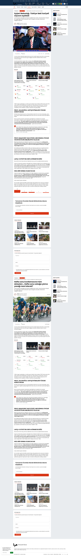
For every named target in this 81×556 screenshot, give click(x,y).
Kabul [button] (11, 552)
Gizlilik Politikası (5, 552)
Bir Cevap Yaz (17, 250)
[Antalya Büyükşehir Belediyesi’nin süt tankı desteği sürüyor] (32, 239)
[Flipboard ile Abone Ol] (23, 54)
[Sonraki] (64, 3)
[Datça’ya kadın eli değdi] (44, 77)
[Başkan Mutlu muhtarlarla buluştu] (32, 77)
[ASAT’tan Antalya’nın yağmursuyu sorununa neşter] (44, 239)
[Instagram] (67, 554)
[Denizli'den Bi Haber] (18, 3)
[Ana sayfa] (14, 7)
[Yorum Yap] (39, 54)
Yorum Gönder (17, 534)
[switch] (66, 7)
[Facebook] (63, 554)
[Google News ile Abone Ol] (17, 54)
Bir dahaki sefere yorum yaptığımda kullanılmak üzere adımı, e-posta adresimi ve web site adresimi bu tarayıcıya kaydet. (32, 270)
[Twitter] (65, 554)
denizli (18, 23)
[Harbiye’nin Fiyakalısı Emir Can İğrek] (60, 14)
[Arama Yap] (67, 4)
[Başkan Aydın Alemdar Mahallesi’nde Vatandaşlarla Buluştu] (20, 239)
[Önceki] (53, 3)
